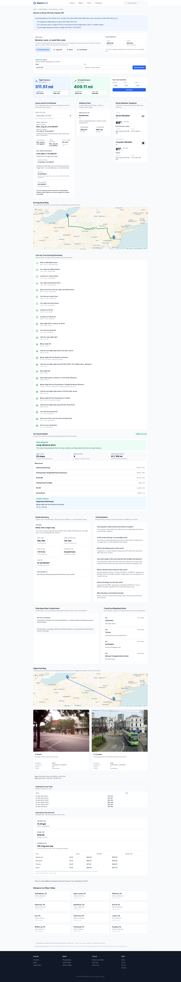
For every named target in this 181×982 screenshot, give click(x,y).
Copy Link (59, 49)
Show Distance (139, 67)
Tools (89, 3)
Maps (80, 3)
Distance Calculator (98, 960)
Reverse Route (44, 49)
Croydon (98, 754)
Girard (61, 9)
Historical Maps (67, 965)
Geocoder (95, 962)
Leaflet (130, 248)
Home (35, 9)
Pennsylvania (53, 9)
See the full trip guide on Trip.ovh (62, 943)
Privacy (123, 965)
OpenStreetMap (138, 248)
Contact (123, 968)
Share (71, 49)
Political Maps (67, 962)
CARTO (145, 248)
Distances (98, 3)
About (123, 960)
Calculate (129, 90)
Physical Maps (67, 960)
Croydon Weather (124, 142)
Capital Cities (37, 965)
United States (43, 9)
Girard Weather (123, 116)
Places (72, 3)
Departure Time (40, 112)
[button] (67, 215)
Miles (136, 82)
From (37, 64)
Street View (95, 965)
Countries (36, 960)
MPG (125, 82)
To (85, 64)
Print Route (83, 49)
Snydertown (84, 115)
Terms (123, 962)
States (35, 962)
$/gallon (115, 82)
